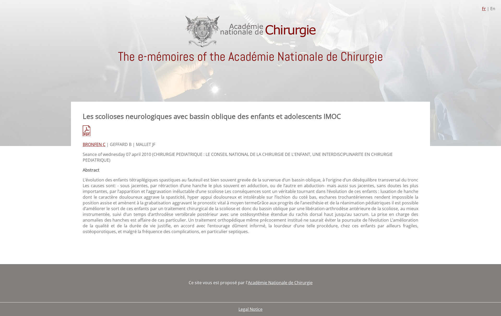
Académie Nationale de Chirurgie (280, 282)
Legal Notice (250, 309)
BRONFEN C (94, 144)
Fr (484, 8)
